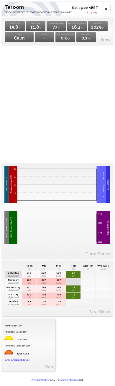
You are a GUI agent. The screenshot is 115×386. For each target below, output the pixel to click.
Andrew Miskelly (69, 379)
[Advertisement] (57, 104)
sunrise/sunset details (17, 359)
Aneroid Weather (41, 379)
